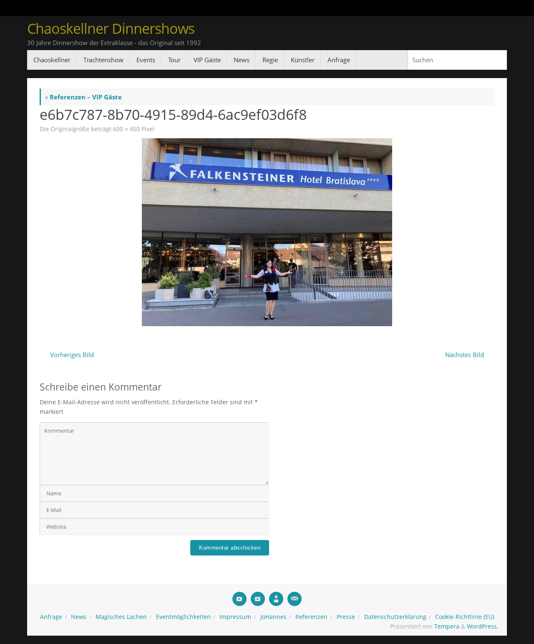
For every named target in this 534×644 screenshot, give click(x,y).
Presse (346, 617)
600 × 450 (126, 129)
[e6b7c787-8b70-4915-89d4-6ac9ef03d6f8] (267, 232)
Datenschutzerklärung (395, 617)
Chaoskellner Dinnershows (110, 28)
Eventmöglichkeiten (183, 617)
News (78, 617)
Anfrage (51, 617)
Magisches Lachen (121, 617)
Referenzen (311, 617)
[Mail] (294, 599)
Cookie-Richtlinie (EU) (464, 617)
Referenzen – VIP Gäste (83, 97)
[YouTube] (239, 599)
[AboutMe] (276, 599)
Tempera (446, 626)
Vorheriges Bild (72, 354)
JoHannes (273, 617)
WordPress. (483, 626)
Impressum (235, 617)
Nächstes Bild (464, 354)
